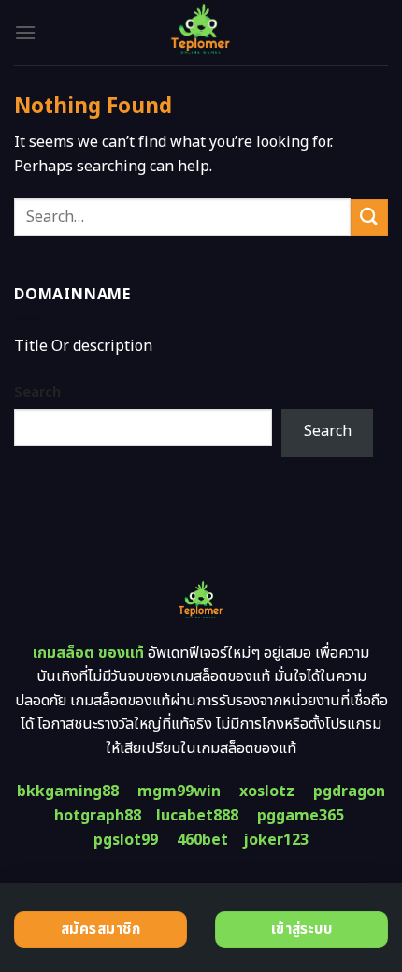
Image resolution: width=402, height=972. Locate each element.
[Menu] (25, 32)
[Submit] (369, 217)
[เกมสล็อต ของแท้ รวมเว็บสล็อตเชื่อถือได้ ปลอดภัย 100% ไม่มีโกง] (201, 32)
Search (37, 392)
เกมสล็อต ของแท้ (88, 653)
